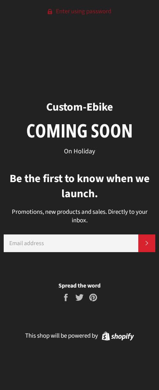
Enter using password (83, 11)
